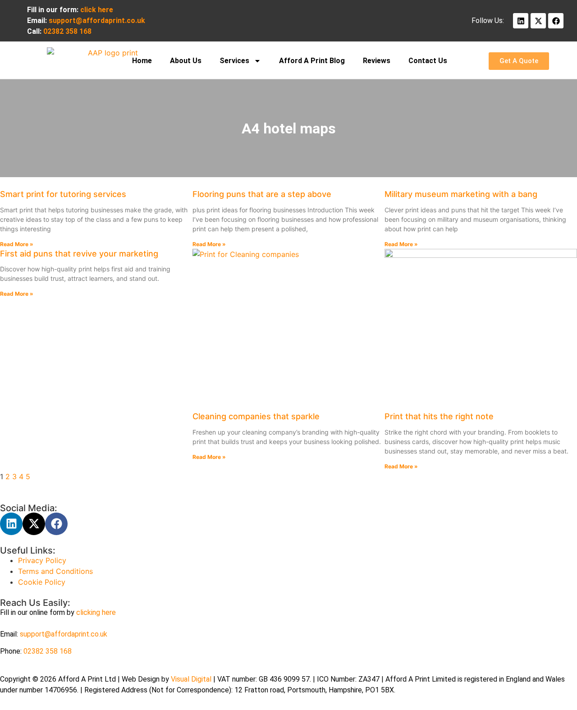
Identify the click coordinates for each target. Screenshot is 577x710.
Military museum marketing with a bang (461, 194)
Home (142, 60)
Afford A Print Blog (312, 60)
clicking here (96, 612)
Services (234, 60)
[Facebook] (555, 20)
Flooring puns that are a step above (261, 194)
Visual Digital (192, 679)
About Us (185, 60)
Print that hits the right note (439, 416)
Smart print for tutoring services (63, 194)
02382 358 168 (47, 651)
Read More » (16, 244)
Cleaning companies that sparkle (256, 416)
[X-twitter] (538, 20)
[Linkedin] (520, 20)
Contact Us (427, 60)
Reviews (376, 60)
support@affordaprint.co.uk (63, 634)
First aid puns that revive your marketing (79, 253)
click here (96, 9)
